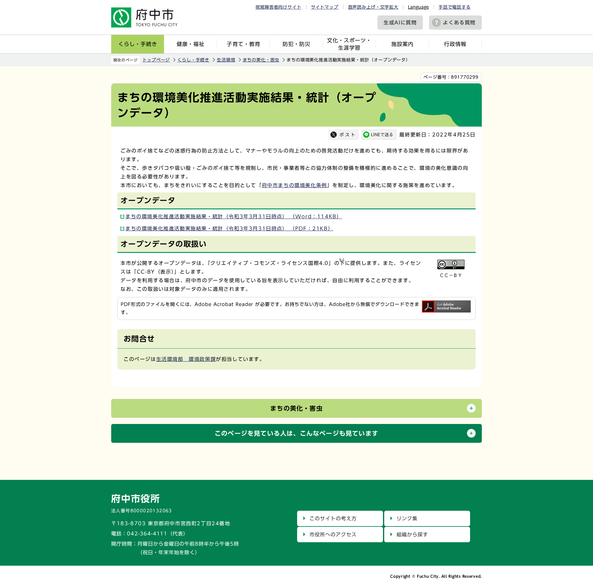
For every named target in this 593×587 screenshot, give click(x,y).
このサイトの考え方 (333, 518)
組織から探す (412, 534)
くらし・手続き (137, 44)
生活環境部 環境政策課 (186, 359)
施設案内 (402, 44)
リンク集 (407, 518)
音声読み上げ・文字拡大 (373, 7)
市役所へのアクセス (333, 534)
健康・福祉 (190, 44)
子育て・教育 (243, 44)
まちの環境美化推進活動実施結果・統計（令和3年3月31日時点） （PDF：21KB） (229, 228)
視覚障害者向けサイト (278, 7)
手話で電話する (455, 7)
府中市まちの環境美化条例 (294, 185)
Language (418, 7)
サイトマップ (325, 7)
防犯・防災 (296, 44)
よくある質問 (459, 22)
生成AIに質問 (400, 22)
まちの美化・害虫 (261, 60)
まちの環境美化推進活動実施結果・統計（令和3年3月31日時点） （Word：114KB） (233, 216)
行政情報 (455, 44)
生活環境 (226, 60)
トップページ (156, 60)
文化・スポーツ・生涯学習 (349, 44)
